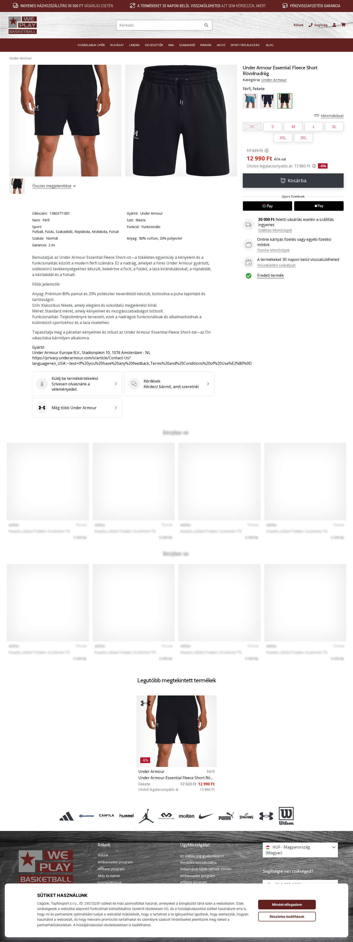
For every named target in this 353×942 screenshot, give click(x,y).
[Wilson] (286, 816)
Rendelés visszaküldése (198, 862)
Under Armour (20, 58)
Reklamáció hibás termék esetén (205, 869)
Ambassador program (115, 862)
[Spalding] (246, 816)
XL (334, 126)
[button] (197, 25)
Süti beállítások (110, 882)
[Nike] (206, 816)
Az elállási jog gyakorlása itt (202, 856)
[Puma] (226, 816)
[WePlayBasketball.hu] (53, 867)
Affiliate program (111, 869)
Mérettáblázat (332, 115)
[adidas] (67, 816)
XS (252, 126)
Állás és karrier (109, 875)
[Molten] (186, 816)
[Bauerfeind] (87, 816)
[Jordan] (147, 816)
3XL (303, 137)
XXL (283, 137)
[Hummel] (126, 816)
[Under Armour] (266, 816)
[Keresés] (206, 25)
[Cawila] (106, 816)
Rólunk (299, 25)
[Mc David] (166, 816)
